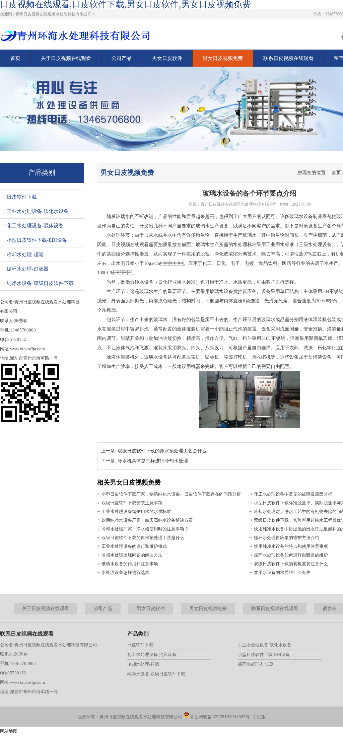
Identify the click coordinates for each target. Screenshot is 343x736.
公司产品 (122, 58)
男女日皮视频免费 (223, 58)
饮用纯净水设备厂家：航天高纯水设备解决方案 (147, 520)
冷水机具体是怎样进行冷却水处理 (153, 460)
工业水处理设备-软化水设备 (38, 211)
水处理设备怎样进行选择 (125, 572)
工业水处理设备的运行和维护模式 (134, 546)
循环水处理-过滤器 (28, 269)
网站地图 (8, 731)
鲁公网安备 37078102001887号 (220, 716)
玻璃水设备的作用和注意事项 (129, 563)
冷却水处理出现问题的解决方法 (131, 555)
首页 (15, 58)
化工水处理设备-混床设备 (35, 225)
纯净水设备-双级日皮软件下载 (40, 283)
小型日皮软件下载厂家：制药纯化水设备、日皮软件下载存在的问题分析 (171, 494)
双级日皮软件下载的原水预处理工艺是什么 (162, 450)
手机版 (259, 716)
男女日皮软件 (167, 58)
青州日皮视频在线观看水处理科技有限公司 (239, 204)
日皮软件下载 (22, 197)
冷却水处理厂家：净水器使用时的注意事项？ (145, 528)
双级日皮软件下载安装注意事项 (131, 502)
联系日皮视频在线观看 (288, 58)
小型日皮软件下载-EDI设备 (37, 240)
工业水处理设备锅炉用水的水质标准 (136, 511)
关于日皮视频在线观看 (66, 58)
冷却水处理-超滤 (25, 254)
